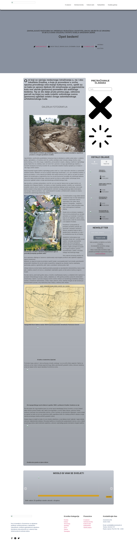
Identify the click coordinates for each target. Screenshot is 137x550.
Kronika (100, 44)
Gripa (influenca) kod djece (105, 184)
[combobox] (100, 89)
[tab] (94, 163)
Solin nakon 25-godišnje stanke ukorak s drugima (42, 500)
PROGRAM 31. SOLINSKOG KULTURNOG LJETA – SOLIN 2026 (105, 199)
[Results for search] (100, 136)
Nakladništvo (101, 5)
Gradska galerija (112, 5)
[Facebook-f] (12, 538)
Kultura (100, 48)
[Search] (90, 150)
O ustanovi (68, 5)
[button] (25, 488)
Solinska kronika (79, 5)
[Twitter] (19, 538)
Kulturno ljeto (90, 5)
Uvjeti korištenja (100, 253)
